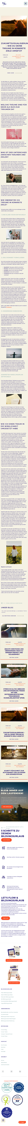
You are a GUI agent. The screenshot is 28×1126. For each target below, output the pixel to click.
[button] (25, 3)
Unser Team (4, 1032)
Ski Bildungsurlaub (6, 999)
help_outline (3, 1120)
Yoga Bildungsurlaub (6, 1003)
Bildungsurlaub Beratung (7, 1020)
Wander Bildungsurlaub (7, 997)
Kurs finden (6, 839)
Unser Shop (4, 1036)
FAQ (2, 1049)
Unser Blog (4, 1029)
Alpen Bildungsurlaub (6, 994)
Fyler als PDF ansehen (14, 982)
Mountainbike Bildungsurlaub (9, 1001)
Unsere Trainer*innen (6, 1034)
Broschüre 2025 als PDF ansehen (14, 960)
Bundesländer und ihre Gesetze (9, 1012)
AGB (11, 1080)
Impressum (6, 1080)
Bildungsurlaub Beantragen (8, 1018)
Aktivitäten (4, 1062)
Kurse (2, 1060)
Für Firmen (4, 1045)
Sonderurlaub (4, 1014)
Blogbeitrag (9, 307)
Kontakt (3, 1051)
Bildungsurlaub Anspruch (8, 1016)
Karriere (3, 1047)
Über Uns (5, 918)
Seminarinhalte (5, 1064)
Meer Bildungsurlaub (6, 992)
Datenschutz (15, 1080)
